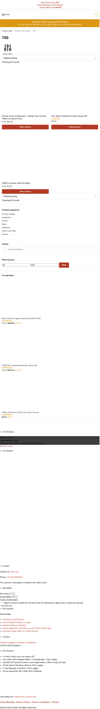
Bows (4, 224)
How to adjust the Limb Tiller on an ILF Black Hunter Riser (27, 628)
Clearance (6, 227)
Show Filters (7, 54)
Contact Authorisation (9, 600)
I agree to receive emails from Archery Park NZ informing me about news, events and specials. (43, 603)
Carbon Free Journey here (24, 697)
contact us (56, 24)
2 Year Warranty (7, 702)
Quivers (5, 234)
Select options (25, 127)
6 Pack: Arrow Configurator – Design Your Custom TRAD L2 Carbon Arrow (24, 117)
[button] (96, 15)
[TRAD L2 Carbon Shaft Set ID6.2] (25, 156)
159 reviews (8, 446)
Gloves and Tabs (9, 231)
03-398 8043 (57, 8)
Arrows (5, 221)
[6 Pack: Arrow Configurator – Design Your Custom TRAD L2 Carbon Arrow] (25, 89)
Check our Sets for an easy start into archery (50, 22)
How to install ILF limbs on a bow (16, 622)
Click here (14, 572)
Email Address (6, 597)
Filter (64, 265)
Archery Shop (7, 31)
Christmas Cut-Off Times (13, 619)
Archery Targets (8, 214)
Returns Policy (23, 702)
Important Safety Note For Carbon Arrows (20, 631)
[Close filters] (3, 429)
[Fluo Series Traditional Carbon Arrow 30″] (74, 89)
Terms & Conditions (41, 702)
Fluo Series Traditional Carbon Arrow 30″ (69, 116)
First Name (5, 594)
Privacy (55, 702)
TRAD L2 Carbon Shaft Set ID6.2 (16, 183)
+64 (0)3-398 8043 (14, 577)
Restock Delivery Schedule (14, 625)
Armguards (6, 217)
